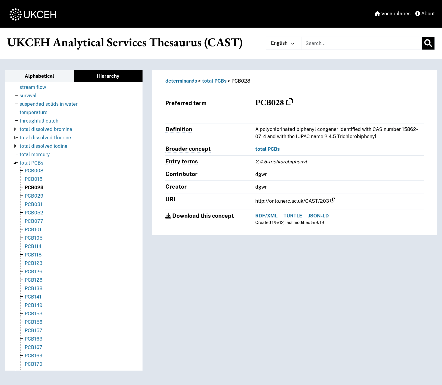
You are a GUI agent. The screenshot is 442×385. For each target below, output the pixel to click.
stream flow (33, 87)
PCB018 (33, 179)
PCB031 (33, 204)
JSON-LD (318, 216)
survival (28, 96)
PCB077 (34, 221)
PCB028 (34, 187)
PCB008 (34, 171)
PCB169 (33, 356)
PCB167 (33, 347)
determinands (181, 81)
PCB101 (33, 229)
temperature (34, 112)
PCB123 (33, 263)
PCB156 (33, 322)
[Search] (428, 43)
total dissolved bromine (46, 129)
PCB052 (34, 213)
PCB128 (33, 280)
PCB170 (33, 364)
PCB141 (33, 297)
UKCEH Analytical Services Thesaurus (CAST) (125, 42)
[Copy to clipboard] (289, 102)
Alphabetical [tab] (39, 76)
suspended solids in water (49, 104)
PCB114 (33, 246)
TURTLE (293, 216)
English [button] (280, 43)
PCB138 (33, 288)
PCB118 (33, 255)
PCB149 (33, 305)
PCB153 (33, 314)
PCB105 (33, 238)
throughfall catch (39, 121)
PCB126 (33, 271)
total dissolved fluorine (45, 138)
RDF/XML (266, 216)
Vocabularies (395, 14)
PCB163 (33, 339)
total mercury (35, 154)
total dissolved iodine (43, 146)
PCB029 (34, 196)
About (427, 14)
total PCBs (31, 163)
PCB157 (33, 330)
